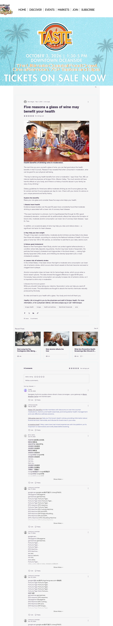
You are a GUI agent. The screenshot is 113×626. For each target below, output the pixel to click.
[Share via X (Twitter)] (29, 313)
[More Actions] (88, 390)
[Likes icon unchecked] (29, 400)
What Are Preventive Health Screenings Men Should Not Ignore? (85, 350)
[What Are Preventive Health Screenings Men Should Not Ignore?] (85, 339)
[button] (35, 9)
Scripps (39, 307)
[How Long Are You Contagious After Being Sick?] (28, 339)
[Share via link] (37, 313)
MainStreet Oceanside (65, 307)
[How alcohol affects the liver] (56, 339)
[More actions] (88, 102)
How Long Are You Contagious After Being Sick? (26, 350)
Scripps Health (29, 307)
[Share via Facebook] (25, 313)
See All (96, 328)
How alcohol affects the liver (55, 350)
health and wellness (50, 307)
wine (76, 307)
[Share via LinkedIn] (33, 313)
